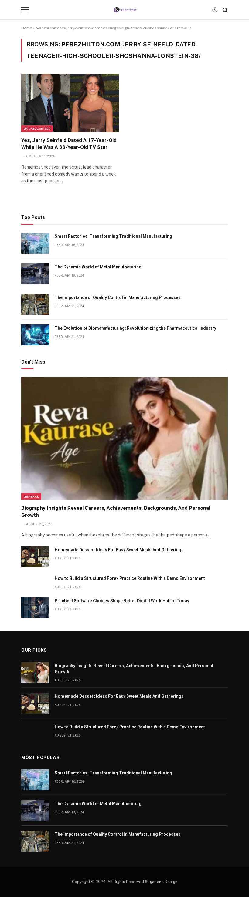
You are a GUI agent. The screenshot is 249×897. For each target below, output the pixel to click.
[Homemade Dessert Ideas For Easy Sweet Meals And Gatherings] (35, 556)
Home (26, 28)
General (31, 496)
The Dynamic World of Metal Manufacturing (98, 266)
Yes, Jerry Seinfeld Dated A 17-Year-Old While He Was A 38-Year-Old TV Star (69, 143)
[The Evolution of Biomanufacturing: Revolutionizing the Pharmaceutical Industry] (35, 334)
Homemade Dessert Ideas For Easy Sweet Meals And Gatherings (119, 549)
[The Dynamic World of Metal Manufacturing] (35, 273)
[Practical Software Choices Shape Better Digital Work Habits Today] (35, 607)
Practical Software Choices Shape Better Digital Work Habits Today (122, 600)
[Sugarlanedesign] (124, 10)
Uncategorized (37, 128)
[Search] (224, 10)
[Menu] (25, 10)
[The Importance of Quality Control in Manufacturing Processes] (35, 304)
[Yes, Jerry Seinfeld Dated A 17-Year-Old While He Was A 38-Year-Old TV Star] (70, 103)
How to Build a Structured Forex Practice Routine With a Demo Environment (130, 578)
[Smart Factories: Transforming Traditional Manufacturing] (35, 243)
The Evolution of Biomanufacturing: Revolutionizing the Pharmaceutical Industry (135, 328)
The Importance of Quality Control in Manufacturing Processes (118, 297)
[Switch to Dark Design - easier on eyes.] (215, 10)
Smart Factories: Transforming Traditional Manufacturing (113, 236)
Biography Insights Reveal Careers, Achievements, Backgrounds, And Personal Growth (115, 511)
